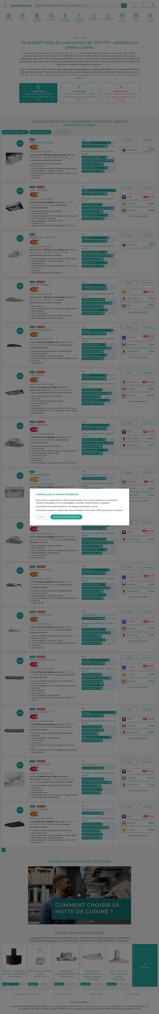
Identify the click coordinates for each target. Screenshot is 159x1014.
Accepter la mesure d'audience (66, 517)
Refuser (42, 517)
